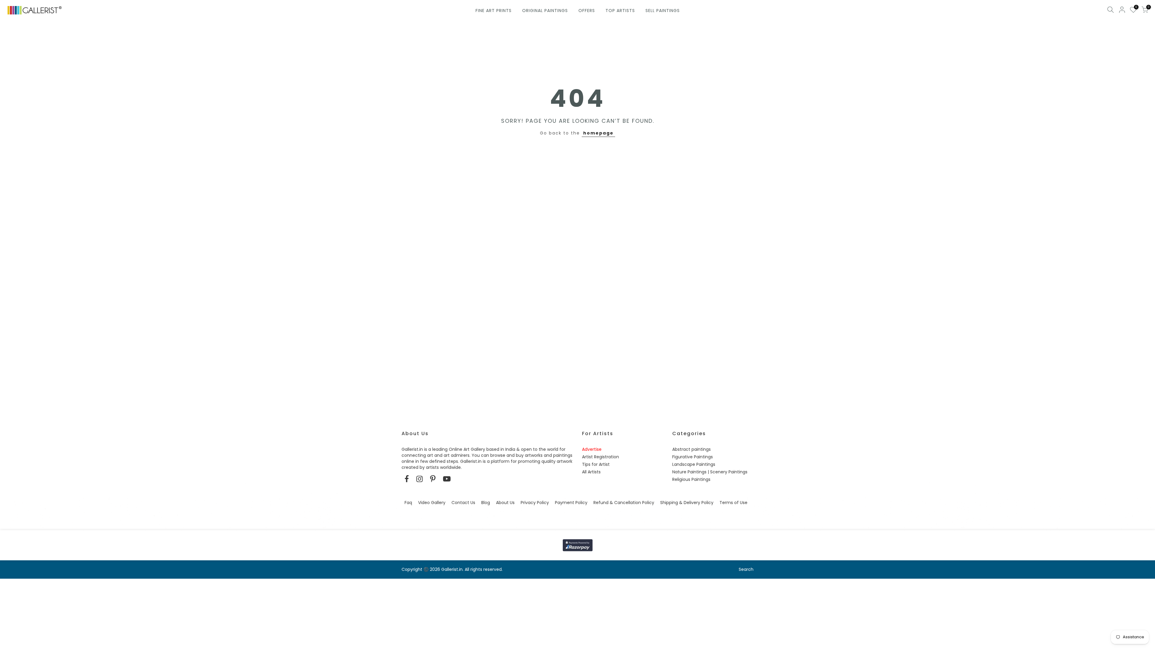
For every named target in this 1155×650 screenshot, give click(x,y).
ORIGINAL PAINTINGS (545, 11)
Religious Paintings (691, 479)
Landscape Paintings (693, 464)
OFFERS (586, 11)
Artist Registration (600, 457)
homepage (598, 133)
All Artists (591, 472)
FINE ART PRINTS (494, 11)
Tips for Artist (596, 464)
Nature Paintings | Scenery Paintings (709, 472)
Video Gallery (431, 503)
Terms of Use (733, 503)
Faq (408, 503)
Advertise (592, 449)
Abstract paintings (691, 449)
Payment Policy (571, 503)
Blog (485, 503)
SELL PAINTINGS (662, 11)
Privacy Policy (535, 503)
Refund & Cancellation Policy (623, 503)
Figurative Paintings (692, 457)
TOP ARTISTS (620, 11)
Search (746, 569)
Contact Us (463, 503)
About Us (505, 503)
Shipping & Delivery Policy (686, 503)
